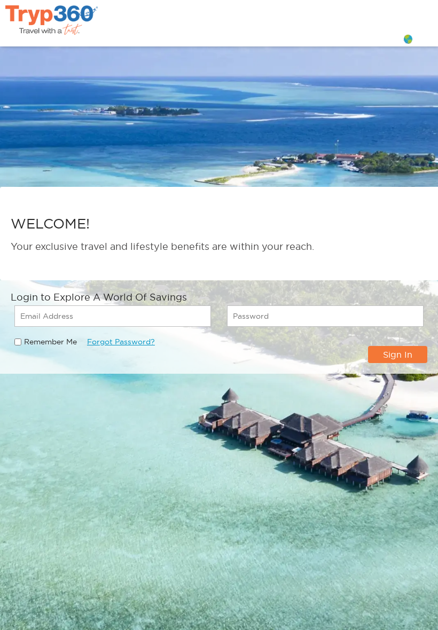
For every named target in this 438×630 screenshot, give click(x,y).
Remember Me (50, 341)
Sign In (397, 354)
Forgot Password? (121, 341)
